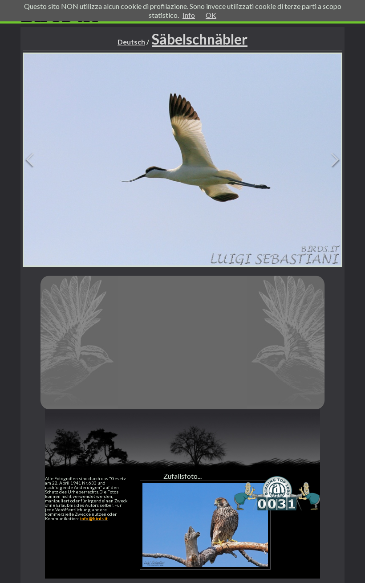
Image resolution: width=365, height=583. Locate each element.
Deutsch (131, 41)
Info (188, 15)
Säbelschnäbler (199, 39)
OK (211, 15)
